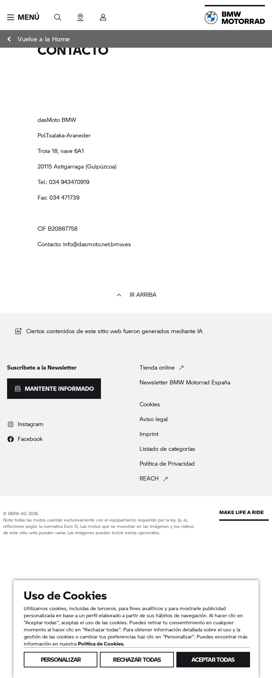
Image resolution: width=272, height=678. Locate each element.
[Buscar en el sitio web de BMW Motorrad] (57, 15)
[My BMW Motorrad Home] (235, 17)
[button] (23, 17)
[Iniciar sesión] (103, 15)
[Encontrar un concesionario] (80, 15)
